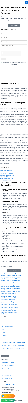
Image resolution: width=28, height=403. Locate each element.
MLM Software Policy (7, 351)
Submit (3, 59)
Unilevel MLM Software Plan (8, 342)
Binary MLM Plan (6, 345)
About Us (4, 323)
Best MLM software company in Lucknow (11, 320)
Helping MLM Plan (20, 348)
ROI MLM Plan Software (7, 348)
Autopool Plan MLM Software (18, 345)
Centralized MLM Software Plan (9, 372)
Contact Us (4, 335)
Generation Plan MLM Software (9, 365)
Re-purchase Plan (6, 368)
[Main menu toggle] (26, 2)
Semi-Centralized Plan (7, 378)
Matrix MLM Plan (21, 342)
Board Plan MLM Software (8, 362)
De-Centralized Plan (6, 375)
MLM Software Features (7, 326)
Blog (3, 329)
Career (3, 332)
